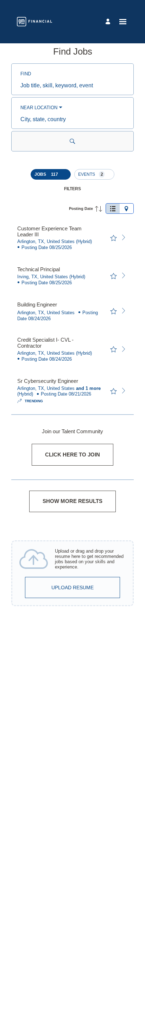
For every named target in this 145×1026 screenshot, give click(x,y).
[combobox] (72, 85)
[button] (51, 174)
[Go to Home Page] (34, 21)
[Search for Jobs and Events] (72, 141)
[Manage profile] (109, 21)
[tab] (113, 208)
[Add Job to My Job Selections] (113, 238)
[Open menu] (123, 21)
